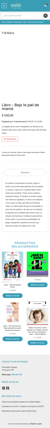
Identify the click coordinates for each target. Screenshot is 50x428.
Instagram (3, 388)
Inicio (3, 22)
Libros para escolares (31, 152)
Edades (9, 22)
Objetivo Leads (36, 424)
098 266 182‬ (17, 374)
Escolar (13, 152)
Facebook (8, 388)
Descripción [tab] (25, 172)
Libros (19, 152)
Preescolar (18, 22)
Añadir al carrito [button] (12, 296)
